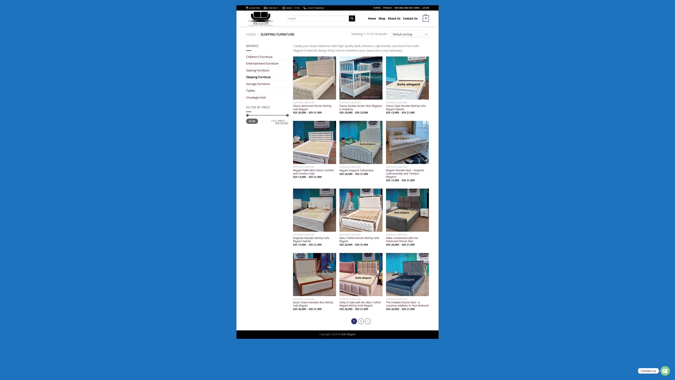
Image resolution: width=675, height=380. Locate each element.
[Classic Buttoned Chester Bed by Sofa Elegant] (314, 78)
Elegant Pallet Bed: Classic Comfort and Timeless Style (313, 172)
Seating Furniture (257, 70)
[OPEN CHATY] (665, 371)
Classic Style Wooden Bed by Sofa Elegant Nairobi (406, 107)
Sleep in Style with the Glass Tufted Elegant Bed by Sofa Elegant (360, 304)
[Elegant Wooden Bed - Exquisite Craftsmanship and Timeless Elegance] (407, 142)
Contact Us (410, 18)
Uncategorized (255, 97)
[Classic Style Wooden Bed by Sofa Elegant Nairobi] (407, 78)
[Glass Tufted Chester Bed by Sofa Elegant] (360, 210)
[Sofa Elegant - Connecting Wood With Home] (263, 18)
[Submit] (352, 18)
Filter (252, 121)
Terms (377, 8)
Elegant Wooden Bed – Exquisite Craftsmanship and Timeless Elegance (405, 173)
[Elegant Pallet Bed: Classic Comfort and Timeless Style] (314, 142)
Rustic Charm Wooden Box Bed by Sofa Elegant (313, 304)
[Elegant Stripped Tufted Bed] (360, 142)
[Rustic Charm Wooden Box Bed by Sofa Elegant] (314, 274)
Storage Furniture (258, 84)
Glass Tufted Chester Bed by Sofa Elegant (359, 239)
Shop (381, 18)
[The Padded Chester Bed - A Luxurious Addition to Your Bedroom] (407, 274)
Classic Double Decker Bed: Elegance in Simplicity (360, 107)
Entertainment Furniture (262, 63)
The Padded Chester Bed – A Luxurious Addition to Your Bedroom (407, 304)
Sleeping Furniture (258, 77)
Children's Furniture (259, 57)
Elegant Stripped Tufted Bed (356, 170)
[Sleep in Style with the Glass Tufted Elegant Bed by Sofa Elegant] (360, 274)
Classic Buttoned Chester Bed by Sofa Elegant (312, 107)
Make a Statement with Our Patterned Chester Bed (402, 239)
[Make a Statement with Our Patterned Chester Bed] (407, 210)
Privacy (387, 8)
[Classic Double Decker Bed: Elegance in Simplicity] (360, 78)
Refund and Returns (407, 8)
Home (372, 18)
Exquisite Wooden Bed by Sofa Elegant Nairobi (311, 239)
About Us (394, 18)
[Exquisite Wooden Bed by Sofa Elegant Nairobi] (314, 210)
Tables (250, 91)
